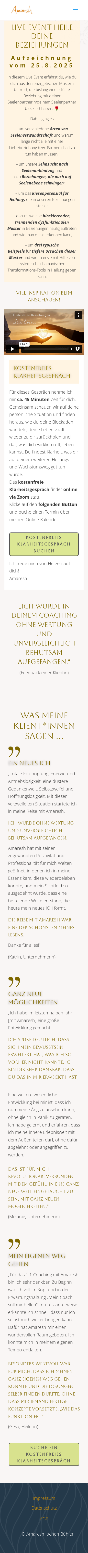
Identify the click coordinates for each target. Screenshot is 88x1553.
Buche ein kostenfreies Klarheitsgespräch (44, 1454)
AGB (44, 1519)
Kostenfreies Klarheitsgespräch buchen (44, 544)
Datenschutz (44, 1508)
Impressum (44, 1498)
